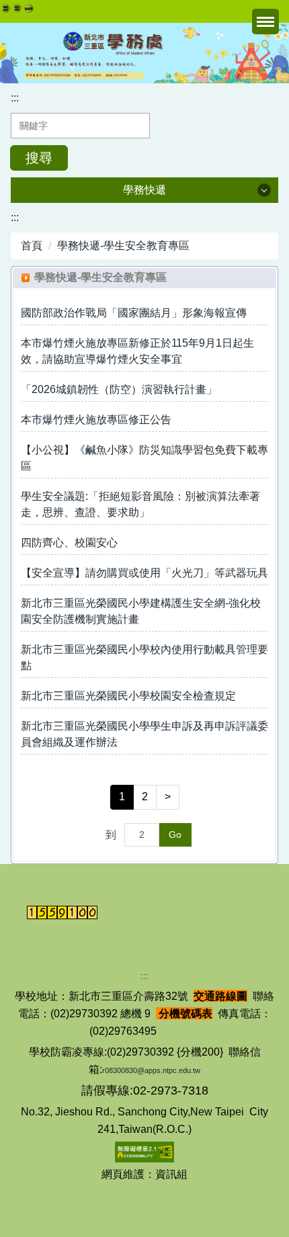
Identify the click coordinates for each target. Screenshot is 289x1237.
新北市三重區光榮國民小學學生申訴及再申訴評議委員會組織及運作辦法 (144, 734)
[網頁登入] (5, 8)
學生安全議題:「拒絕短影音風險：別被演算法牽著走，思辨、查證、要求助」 (140, 504)
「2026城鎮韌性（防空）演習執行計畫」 (119, 389)
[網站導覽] (17, 7)
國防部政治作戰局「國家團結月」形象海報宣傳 (134, 312)
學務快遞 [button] (144, 190)
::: (15, 97)
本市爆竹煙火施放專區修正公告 (96, 419)
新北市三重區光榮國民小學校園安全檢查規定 (128, 695)
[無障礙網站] (144, 1151)
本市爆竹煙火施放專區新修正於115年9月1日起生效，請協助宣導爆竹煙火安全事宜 (137, 351)
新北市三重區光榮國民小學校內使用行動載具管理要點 (144, 657)
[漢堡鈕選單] (265, 21)
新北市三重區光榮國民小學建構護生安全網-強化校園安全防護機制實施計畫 (141, 611)
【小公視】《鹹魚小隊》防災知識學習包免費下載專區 (144, 458)
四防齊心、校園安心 (69, 542)
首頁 (31, 245)
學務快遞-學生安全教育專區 (123, 245)
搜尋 (39, 158)
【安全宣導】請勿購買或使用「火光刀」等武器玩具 (144, 573)
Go (175, 834)
